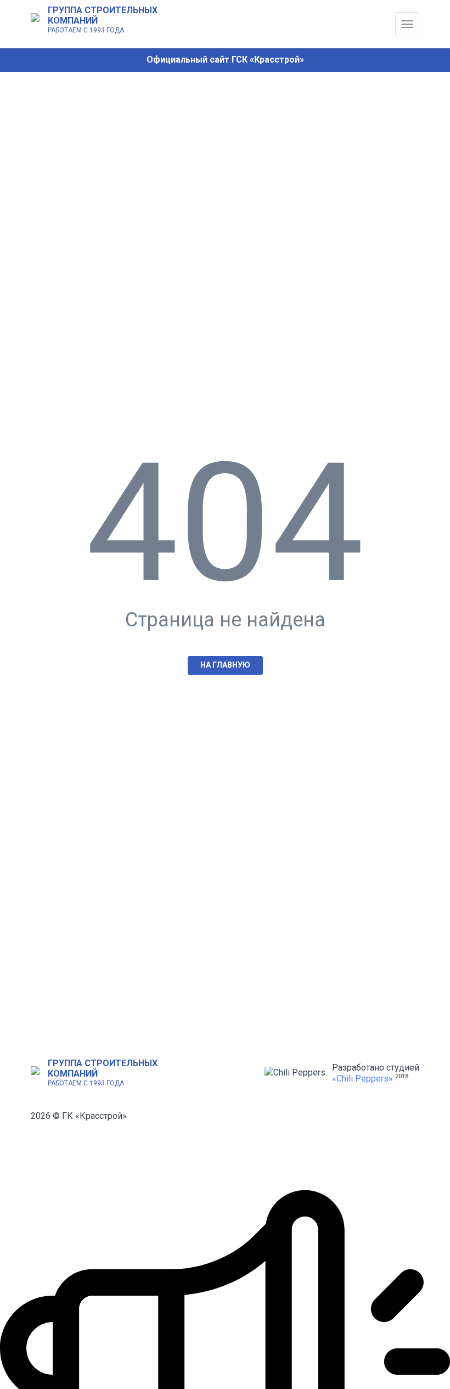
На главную (225, 664)
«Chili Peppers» (362, 1078)
